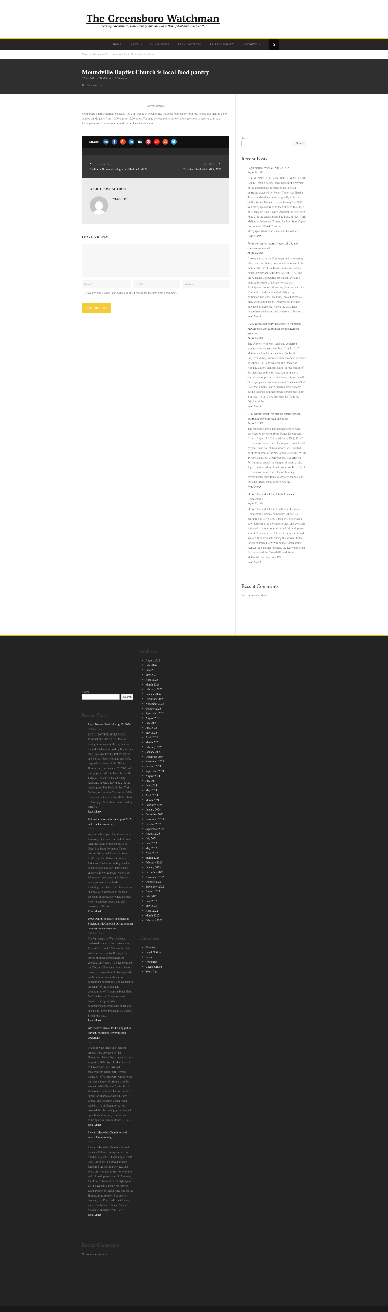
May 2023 (151, 848)
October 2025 (153, 708)
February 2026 (154, 689)
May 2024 (151, 790)
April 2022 (152, 910)
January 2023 (153, 867)
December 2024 (154, 757)
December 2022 (154, 872)
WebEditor (105, 78)
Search (245, 138)
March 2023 (152, 857)
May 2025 (151, 732)
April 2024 (152, 795)
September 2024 (155, 771)
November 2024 (155, 761)
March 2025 (152, 742)
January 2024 (153, 809)
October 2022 (153, 881)
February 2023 (154, 862)
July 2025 (151, 723)
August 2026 (153, 660)
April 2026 (152, 679)
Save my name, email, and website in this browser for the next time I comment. (131, 293)
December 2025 (154, 699)
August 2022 (153, 891)
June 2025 (151, 728)
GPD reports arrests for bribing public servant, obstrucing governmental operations (109, 1032)
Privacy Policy (222, 44)
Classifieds (159, 44)
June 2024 (151, 785)
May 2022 (151, 906)
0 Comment (121, 78)
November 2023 (155, 819)
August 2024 (153, 776)
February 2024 (154, 805)
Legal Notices (189, 44)
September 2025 (155, 713)
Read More (254, 236)
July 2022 (151, 896)
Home (117, 44)
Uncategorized (100, 54)
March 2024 (152, 800)
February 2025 (154, 747)
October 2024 (153, 766)
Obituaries (151, 962)
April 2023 (152, 853)
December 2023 (154, 814)
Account (250, 44)
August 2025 (153, 718)
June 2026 (151, 670)
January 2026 (153, 694)
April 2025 (152, 737)
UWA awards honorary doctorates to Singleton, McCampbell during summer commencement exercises (275, 328)
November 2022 (155, 877)
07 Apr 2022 (89, 78)
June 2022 (151, 901)
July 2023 (151, 838)
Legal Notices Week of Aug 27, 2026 (269, 168)
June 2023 (151, 843)
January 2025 (153, 752)
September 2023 (155, 829)
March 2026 (152, 684)
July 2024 (151, 781)
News (135, 44)
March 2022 (152, 915)
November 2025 (155, 704)
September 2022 (155, 886)
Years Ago (151, 971)
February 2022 (154, 920)
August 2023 (153, 833)
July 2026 (151, 665)
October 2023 (153, 824)
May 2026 (151, 675)
